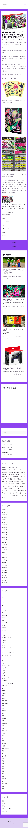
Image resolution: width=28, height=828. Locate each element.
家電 (3, 720)
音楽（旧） (4, 786)
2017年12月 (4, 570)
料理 (3, 728)
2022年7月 (4, 537)
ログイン (4, 803)
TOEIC (3, 625)
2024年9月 (4, 515)
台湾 (3, 705)
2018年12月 (5, 565)
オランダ (4, 643)
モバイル (4, 688)
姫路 (3, 715)
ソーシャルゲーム (6, 655)
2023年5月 (4, 527)
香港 (3, 788)
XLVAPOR (4, 630)
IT (2, 607)
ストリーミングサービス (8, 653)
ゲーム (18, 371)
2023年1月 (4, 532)
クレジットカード (6, 647)
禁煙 (3, 761)
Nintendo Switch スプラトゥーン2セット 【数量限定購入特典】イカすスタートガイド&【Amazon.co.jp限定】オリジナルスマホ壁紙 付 (14, 207)
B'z (2, 595)
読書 (3, 771)
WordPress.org (5, 811)
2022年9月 (4, 535)
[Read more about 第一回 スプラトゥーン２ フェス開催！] (14, 321)
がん (3, 632)
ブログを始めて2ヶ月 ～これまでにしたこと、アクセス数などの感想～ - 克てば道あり (13, 477)
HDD (3, 602)
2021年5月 (4, 547)
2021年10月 (4, 542)
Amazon (4, 217)
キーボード (4, 645)
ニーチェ (4, 670)
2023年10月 (5, 522)
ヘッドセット (5, 680)
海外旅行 (4, 756)
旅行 (3, 738)
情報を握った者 (6, 467)
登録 (3, 801)
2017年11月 (4, 572)
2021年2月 (4, 552)
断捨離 (3, 733)
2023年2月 (4, 530)
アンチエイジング (6, 637)
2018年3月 (4, 567)
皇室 (3, 758)
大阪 (3, 713)
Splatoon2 (19, 302)
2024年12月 (5, 509)
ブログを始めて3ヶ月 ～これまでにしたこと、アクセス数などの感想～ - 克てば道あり (13, 486)
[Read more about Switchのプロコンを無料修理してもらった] (14, 355)
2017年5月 (4, 582)
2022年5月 (4, 540)
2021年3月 (4, 550)
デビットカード (6, 665)
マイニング (4, 685)
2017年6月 (4, 580)
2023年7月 (4, 525)
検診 (3, 751)
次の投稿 (14, 246)
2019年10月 (4, 562)
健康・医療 (4, 700)
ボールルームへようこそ (8, 683)
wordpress (4, 627)
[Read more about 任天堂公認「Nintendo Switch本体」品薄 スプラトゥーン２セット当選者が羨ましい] (14, 262)
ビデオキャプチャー (7, 678)
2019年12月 (4, 560)
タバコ (3, 660)
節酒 (3, 763)
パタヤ (3, 675)
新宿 (3, 736)
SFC (3, 620)
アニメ (3, 635)
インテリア (4, 640)
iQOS (3, 605)
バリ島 (3, 673)
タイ (3, 658)
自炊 (3, 766)
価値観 (3, 698)
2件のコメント (6, 273)
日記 (3, 741)
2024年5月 (4, 517)
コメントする (5, 39)
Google (3, 600)
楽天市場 (4, 219)
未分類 (3, 746)
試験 (3, 768)
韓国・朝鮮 (4, 783)
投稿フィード (5, 806)
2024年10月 (5, 512)
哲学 (3, 708)
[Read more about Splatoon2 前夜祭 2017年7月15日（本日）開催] (14, 291)
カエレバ (10, 212)
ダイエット (4, 663)
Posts (3, 617)
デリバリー (4, 668)
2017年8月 (4, 575)
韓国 (3, 781)
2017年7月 (4, 577)
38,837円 (7, 75)
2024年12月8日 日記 (7, 445)
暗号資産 (4, 743)
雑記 (3, 776)
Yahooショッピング (7, 221)
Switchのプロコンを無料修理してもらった (13, 368)
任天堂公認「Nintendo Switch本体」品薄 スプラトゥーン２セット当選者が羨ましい (13, 271)
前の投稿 (14, 242)
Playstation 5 (5, 615)
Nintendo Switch (14, 39)
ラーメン (4, 690)
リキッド (4, 693)
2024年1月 (4, 519)
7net (3, 223)
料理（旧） (4, 731)
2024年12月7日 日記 (7, 447)
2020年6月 (4, 555)
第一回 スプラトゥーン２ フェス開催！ (13, 329)
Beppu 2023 (5, 452)
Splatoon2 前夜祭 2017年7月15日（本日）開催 (13, 299)
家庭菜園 (4, 718)
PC (2, 612)
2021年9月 (4, 545)
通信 (3, 773)
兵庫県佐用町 (5, 703)
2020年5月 (4, 557)
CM (2, 597)
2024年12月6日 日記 (7, 455)
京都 (3, 695)
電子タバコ (4, 778)
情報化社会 (4, 723)
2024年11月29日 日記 (7, 450)
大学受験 (4, 710)
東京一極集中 (5, 748)
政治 (3, 726)
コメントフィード (6, 808)
